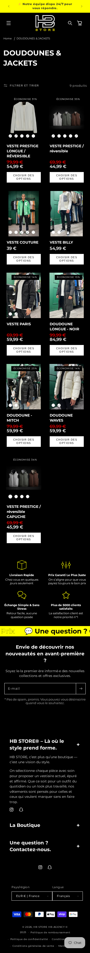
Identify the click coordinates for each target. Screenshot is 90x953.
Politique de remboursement (50, 932)
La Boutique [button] (25, 825)
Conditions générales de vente (33, 945)
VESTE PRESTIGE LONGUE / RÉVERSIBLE (22, 151)
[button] (8, 23)
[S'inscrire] (80, 688)
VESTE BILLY (61, 242)
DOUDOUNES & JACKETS (33, 38)
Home (7, 38)
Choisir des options (23, 177)
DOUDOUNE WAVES (60, 418)
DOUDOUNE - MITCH (19, 418)
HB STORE (40, 926)
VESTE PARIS (18, 324)
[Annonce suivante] (81, 6)
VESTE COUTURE (22, 242)
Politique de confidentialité (29, 939)
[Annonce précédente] (8, 6)
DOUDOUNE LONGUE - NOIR (64, 326)
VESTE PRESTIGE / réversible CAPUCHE (23, 511)
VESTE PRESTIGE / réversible (66, 148)
